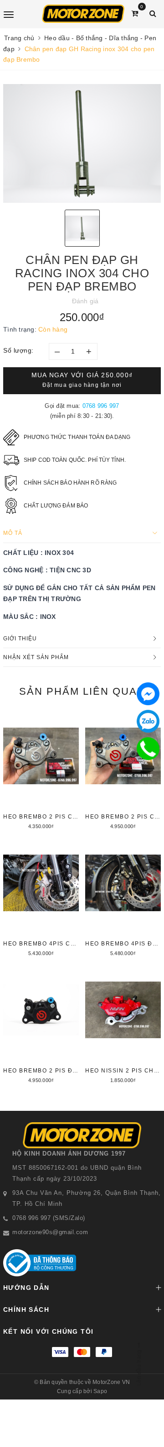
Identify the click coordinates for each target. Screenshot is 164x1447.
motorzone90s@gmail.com (50, 1232)
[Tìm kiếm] (153, 13)
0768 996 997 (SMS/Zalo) (48, 1218)
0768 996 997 (100, 405)
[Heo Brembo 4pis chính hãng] (41, 899)
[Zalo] (148, 721)
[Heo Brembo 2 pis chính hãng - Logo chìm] (41, 772)
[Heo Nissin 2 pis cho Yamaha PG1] (123, 1026)
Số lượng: (18, 350)
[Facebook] (148, 693)
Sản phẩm (82, 691)
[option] (82, 143)
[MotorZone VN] (83, 14)
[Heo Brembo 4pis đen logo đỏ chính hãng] (123, 899)
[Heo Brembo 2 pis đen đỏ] (41, 1026)
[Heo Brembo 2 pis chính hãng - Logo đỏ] (123, 772)
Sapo (100, 1391)
